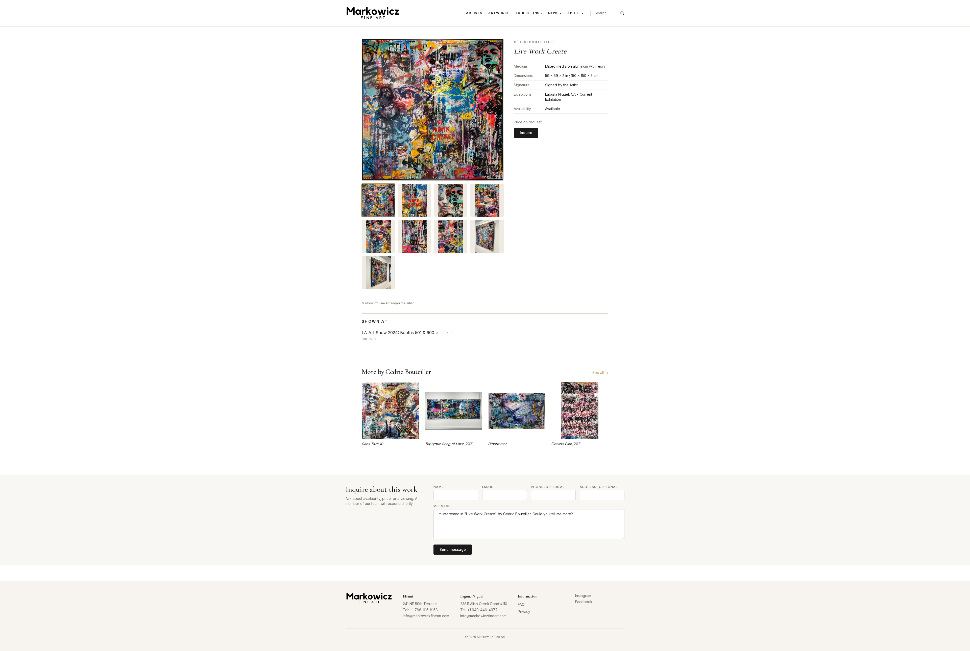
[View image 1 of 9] (378, 200)
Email (487, 487)
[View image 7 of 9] (450, 236)
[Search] (622, 13)
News (554, 13)
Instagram (583, 595)
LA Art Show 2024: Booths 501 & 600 (398, 332)
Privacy (524, 611)
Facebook (583, 602)
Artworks (499, 13)
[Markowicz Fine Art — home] (373, 13)
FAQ (521, 604)
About (575, 13)
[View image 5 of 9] (378, 236)
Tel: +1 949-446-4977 (479, 610)
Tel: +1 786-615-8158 (420, 610)
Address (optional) (599, 487)
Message (441, 506)
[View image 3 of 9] (450, 200)
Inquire (526, 132)
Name (438, 487)
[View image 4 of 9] (486, 200)
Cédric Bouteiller (533, 42)
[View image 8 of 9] (486, 236)
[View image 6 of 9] (414, 236)
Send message (453, 549)
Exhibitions (529, 13)
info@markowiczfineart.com (426, 616)
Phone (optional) (548, 487)
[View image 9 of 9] (378, 272)
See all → (600, 372)
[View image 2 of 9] (414, 200)
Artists (474, 13)
